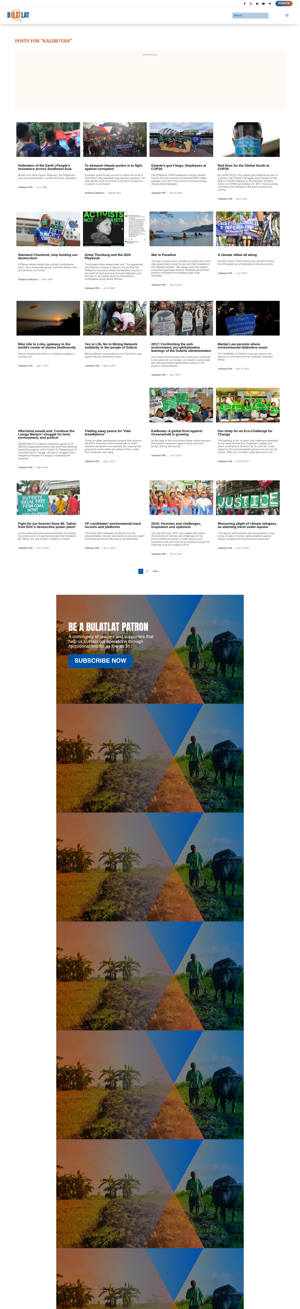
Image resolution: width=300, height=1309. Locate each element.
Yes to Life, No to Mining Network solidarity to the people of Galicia (115, 339)
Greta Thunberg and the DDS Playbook (115, 251)
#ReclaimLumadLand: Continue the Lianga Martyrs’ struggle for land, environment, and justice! (48, 429)
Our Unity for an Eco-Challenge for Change (248, 429)
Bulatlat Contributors (94, 193)
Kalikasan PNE (25, 187)
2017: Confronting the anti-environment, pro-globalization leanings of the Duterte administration (181, 339)
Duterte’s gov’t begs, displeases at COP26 (181, 161)
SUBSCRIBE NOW (100, 661)
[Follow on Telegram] (269, 3)
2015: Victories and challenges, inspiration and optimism (181, 518)
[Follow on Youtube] (263, 3)
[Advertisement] (150, 82)
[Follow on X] (250, 3)
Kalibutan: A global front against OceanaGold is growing (181, 429)
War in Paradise (181, 251)
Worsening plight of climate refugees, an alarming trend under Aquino (248, 518)
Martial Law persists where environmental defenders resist (248, 339)
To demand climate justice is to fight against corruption (115, 161)
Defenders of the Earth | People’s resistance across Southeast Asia (48, 161)
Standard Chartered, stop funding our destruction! (48, 251)
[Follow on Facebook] (244, 3)
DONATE (284, 3)
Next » (156, 571)
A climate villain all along (248, 251)
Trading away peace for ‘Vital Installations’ (115, 429)
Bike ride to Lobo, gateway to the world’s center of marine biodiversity (48, 339)
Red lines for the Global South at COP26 (248, 161)
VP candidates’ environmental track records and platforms (115, 518)
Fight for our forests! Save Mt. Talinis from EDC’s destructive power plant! (48, 518)
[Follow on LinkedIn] (257, 3)
